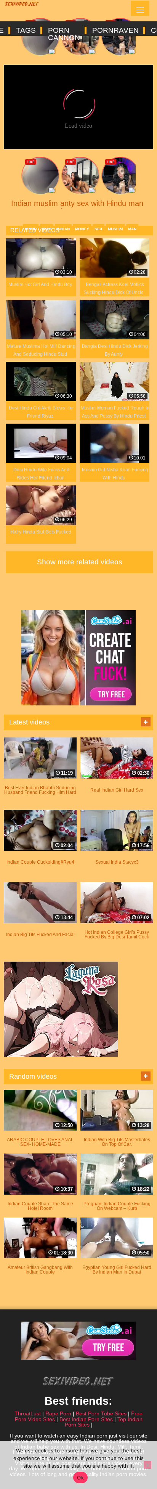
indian (63, 229)
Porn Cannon (63, 30)
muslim (115, 229)
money (82, 229)
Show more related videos (79, 562)
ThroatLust (27, 1413)
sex (99, 229)
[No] (147, 1465)
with (46, 229)
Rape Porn (58, 1413)
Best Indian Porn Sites (86, 1419)
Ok (80, 1478)
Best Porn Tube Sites (101, 1413)
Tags (25, 30)
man (132, 229)
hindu (31, 229)
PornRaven (115, 30)
